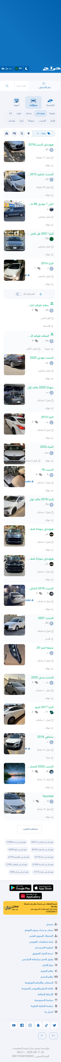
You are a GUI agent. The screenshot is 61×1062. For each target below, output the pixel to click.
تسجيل (49, 924)
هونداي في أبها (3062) (18, 850)
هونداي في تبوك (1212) (43, 872)
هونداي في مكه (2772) (44, 857)
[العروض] (6, 133)
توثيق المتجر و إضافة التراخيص (37, 959)
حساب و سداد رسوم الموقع (39, 930)
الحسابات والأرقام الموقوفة (39, 982)
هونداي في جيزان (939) (19, 872)
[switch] (18, 294)
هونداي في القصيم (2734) (18, 857)
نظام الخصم (47, 977)
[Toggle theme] (26, 68)
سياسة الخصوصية (43, 1000)
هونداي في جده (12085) (16, 842)
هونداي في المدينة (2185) (43, 864)
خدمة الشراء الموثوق (42, 953)
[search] (7, 86)
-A (42, 1035)
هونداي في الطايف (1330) (16, 864)
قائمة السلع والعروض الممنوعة (37, 988)
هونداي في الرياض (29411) (42, 842)
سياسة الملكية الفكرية (42, 1006)
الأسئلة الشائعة (45, 994)
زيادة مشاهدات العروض (41, 942)
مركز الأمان (47, 965)
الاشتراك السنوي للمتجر (41, 936)
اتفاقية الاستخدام (44, 947)
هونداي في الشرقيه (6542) (42, 850)
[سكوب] (14, 133)
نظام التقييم (47, 971)
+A (53, 1035)
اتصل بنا (49, 1012)
